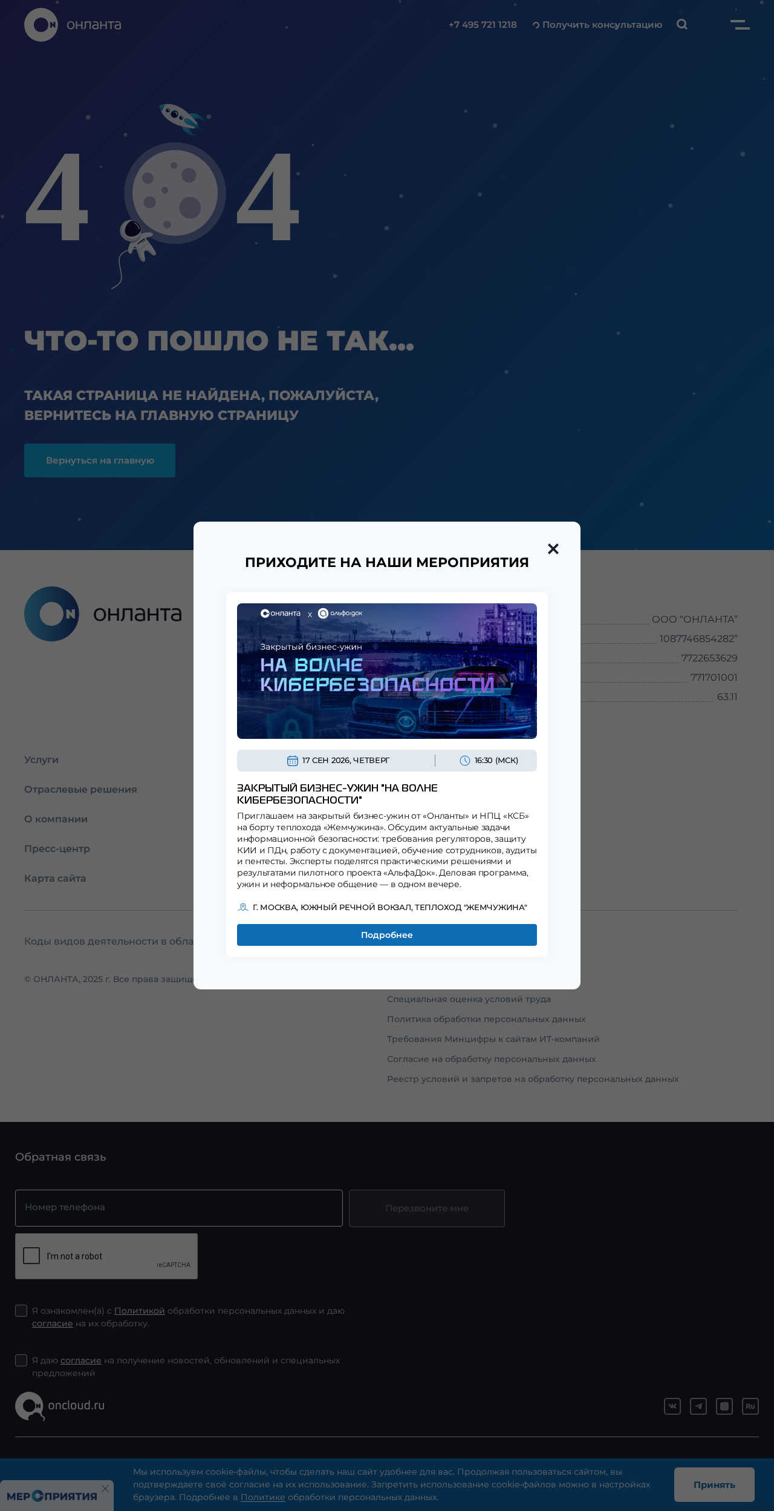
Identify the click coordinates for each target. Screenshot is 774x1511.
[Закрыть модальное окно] (553, 548)
